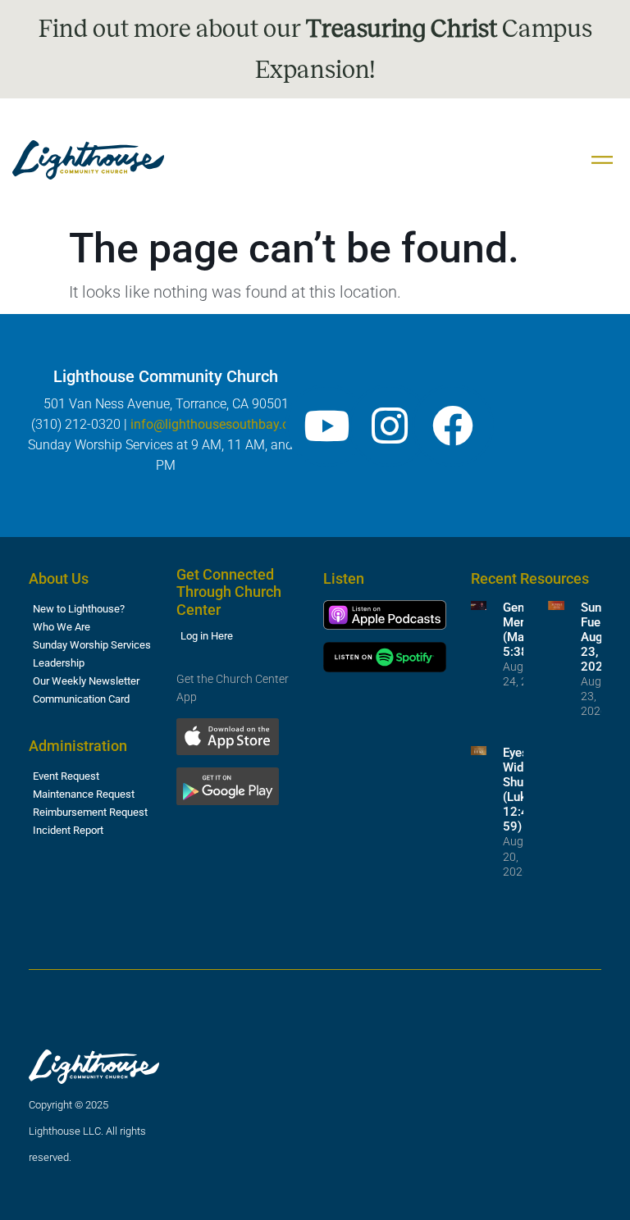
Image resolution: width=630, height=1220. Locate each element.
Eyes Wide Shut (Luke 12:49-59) (521, 789)
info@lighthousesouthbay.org (215, 424)
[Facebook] (453, 426)
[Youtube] (326, 426)
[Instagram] (390, 426)
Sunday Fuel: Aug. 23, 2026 (600, 637)
